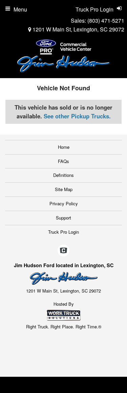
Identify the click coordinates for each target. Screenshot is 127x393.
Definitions (63, 175)
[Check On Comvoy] (63, 251)
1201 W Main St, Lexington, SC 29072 (77, 29)
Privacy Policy (63, 203)
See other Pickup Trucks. (77, 116)
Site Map (63, 189)
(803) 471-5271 (105, 20)
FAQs (63, 161)
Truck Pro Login (63, 232)
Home (63, 147)
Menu (20, 9)
